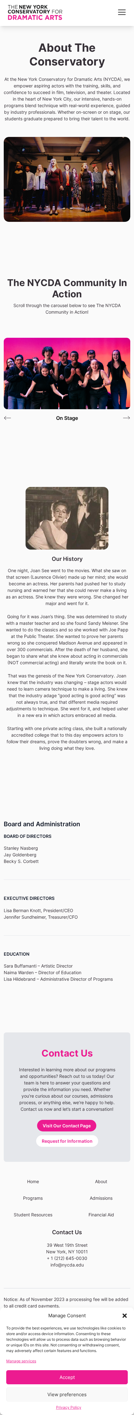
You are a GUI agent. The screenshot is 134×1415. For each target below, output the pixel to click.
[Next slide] (126, 418)
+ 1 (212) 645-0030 (67, 1258)
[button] (125, 1316)
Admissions (101, 1198)
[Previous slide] (7, 418)
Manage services (21, 1361)
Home (33, 1181)
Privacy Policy (68, 1407)
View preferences (67, 1394)
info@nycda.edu (67, 1264)
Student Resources (33, 1214)
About (101, 1181)
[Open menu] (122, 12)
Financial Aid (101, 1214)
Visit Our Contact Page (67, 1125)
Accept (67, 1377)
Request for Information (67, 1141)
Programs (33, 1198)
